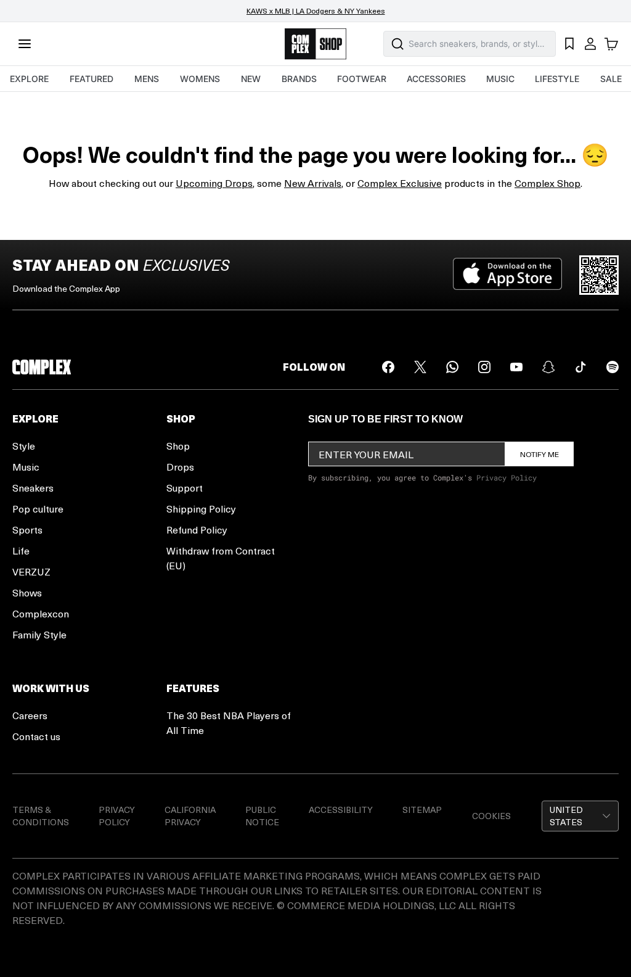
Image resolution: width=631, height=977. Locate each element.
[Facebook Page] (388, 367)
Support (184, 487)
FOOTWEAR (361, 78)
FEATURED (91, 78)
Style (23, 445)
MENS (146, 78)
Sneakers (33, 487)
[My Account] (590, 43)
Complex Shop (547, 182)
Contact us (36, 736)
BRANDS (299, 78)
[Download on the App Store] (507, 275)
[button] (580, 816)
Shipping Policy (201, 508)
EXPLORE (29, 78)
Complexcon (40, 613)
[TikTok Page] (580, 367)
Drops (180, 466)
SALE (611, 78)
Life (21, 550)
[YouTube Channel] (516, 367)
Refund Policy (196, 529)
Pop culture (37, 508)
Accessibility (341, 809)
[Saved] (569, 43)
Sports (27, 529)
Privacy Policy (506, 477)
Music (25, 466)
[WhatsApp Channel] (452, 367)
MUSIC (500, 78)
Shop (178, 445)
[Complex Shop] (315, 44)
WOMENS (200, 78)
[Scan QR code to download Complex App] (599, 275)
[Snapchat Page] (548, 367)
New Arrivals (312, 182)
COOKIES (491, 816)
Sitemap (422, 809)
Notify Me (539, 454)
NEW (251, 78)
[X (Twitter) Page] (420, 367)
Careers (29, 715)
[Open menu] (24, 43)
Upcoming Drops (214, 182)
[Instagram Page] (484, 367)
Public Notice (262, 816)
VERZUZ (31, 571)
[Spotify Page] (612, 367)
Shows (27, 592)
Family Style (39, 634)
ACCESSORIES (436, 78)
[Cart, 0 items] (611, 43)
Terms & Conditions (40, 816)
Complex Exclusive (399, 182)
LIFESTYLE (557, 78)
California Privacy (190, 816)
